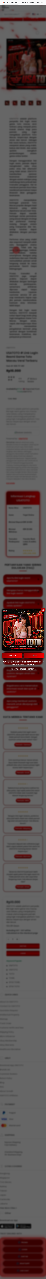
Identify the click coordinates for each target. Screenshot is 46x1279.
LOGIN (34, 655)
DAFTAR (12, 655)
